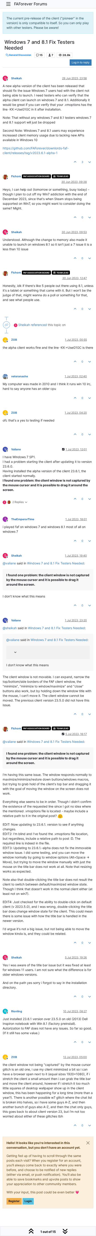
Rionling (16, 1011)
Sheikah (16, 78)
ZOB (14, 339)
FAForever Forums (30, 4)
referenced (39, 325)
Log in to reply (81, 62)
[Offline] (7, 177)
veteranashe (19, 376)
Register (14, 1201)
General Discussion (19, 55)
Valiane (16, 449)
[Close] (88, 1143)
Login (28, 1201)
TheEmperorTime (22, 519)
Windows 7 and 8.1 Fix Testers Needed (55, 563)
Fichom (16, 176)
